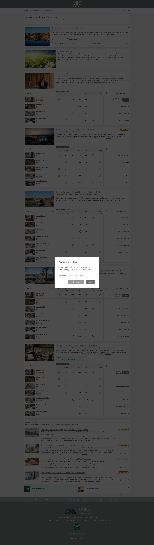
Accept (90, 282)
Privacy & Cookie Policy (68, 275)
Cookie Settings (76, 282)
